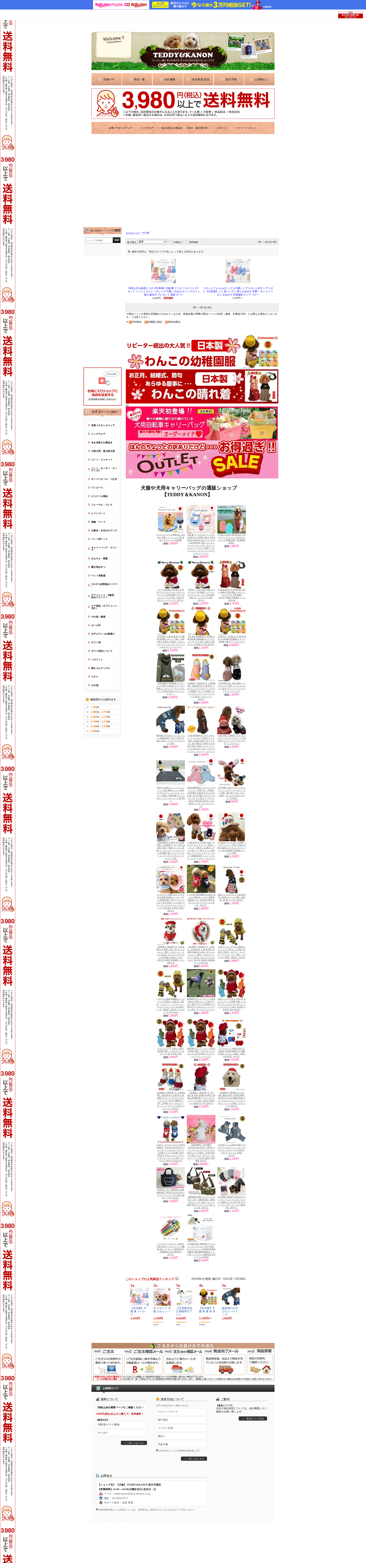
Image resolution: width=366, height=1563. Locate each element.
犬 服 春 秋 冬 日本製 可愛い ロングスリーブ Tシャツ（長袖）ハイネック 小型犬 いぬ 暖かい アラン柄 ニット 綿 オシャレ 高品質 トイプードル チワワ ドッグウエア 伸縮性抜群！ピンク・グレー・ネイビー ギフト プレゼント (201, 850)
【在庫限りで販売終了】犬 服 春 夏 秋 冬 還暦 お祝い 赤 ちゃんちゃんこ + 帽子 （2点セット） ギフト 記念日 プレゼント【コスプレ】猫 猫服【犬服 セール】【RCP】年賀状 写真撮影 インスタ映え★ (171, 955)
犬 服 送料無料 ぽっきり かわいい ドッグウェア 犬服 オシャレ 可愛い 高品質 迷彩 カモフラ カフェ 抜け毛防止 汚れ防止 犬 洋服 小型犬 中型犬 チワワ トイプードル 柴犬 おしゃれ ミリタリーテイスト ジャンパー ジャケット (201, 743)
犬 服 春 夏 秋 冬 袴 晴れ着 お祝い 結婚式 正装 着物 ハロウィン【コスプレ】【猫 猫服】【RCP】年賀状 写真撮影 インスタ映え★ (232, 595)
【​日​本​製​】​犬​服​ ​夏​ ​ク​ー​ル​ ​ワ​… (138, 1311)
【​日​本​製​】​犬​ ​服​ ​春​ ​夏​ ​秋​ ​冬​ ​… (207, 1311)
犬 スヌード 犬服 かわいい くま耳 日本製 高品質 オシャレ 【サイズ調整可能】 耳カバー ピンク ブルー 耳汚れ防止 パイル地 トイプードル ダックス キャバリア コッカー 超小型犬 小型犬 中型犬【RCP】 (171, 903)
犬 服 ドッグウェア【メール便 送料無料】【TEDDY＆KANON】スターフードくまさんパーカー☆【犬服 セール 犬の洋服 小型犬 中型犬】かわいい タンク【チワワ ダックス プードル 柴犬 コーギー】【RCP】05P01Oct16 (171, 1153)
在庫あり (178, 242)
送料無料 (193, 242)
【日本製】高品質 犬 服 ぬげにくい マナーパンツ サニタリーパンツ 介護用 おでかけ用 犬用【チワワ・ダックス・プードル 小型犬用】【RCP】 (232, 1202)
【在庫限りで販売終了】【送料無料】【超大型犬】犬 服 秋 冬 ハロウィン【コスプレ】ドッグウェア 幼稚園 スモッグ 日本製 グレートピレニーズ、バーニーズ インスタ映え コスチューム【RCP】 (201, 691)
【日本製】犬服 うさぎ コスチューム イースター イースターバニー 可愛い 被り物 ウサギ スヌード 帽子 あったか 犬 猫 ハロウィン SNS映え (232, 793)
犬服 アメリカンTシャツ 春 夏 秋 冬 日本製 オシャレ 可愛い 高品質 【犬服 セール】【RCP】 (232, 897)
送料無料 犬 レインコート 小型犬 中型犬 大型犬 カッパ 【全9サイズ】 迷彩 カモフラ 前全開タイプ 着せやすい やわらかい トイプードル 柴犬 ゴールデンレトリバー (201, 1004)
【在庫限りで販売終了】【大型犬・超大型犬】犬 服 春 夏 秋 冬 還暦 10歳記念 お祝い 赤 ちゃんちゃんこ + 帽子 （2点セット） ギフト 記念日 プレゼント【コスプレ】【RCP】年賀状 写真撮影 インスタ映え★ (201, 955)
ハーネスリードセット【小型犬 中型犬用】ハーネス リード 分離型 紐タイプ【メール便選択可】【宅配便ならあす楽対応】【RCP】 (171, 1249)
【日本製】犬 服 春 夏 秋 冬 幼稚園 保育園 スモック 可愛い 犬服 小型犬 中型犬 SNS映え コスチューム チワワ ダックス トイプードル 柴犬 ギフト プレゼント (171, 641)
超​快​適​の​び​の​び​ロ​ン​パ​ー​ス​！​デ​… (230, 1311)
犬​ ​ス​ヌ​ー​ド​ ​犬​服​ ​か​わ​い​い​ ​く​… (162, 1311)
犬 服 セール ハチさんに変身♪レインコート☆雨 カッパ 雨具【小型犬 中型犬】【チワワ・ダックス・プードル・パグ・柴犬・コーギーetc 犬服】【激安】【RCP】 (231, 952)
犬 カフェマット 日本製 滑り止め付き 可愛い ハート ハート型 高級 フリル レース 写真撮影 (171, 537)
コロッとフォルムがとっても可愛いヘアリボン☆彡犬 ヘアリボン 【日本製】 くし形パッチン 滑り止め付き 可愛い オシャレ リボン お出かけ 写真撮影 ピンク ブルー (238, 291)
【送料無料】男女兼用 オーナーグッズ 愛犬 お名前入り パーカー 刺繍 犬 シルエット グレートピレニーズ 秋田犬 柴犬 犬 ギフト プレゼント (171, 688)
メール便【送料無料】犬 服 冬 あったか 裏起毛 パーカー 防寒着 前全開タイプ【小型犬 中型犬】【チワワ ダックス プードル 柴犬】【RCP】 (201, 900)
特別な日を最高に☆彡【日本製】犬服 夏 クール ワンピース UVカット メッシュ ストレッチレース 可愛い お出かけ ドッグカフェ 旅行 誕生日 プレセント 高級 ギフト (164, 291)
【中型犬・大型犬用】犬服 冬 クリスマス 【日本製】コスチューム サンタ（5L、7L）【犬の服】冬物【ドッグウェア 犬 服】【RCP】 (201, 595)
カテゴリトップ (132, 233)
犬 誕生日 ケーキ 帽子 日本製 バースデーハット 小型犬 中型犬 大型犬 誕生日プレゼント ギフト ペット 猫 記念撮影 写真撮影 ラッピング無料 (232, 847)
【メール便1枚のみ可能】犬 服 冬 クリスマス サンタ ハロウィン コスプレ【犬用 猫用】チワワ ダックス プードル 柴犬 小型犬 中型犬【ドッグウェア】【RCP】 (171, 595)
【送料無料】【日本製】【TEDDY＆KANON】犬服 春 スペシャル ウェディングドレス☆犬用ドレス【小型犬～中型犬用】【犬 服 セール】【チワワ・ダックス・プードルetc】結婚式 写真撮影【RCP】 (201, 1153)
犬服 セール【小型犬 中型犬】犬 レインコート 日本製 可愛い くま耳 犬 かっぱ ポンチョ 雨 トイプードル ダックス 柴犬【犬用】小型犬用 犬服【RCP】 (232, 1004)
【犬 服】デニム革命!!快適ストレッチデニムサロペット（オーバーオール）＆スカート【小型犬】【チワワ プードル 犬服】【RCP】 (231, 1150)
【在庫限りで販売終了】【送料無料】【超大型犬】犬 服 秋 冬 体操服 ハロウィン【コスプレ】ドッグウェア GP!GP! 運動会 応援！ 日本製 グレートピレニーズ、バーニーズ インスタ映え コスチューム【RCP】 (170, 1101)
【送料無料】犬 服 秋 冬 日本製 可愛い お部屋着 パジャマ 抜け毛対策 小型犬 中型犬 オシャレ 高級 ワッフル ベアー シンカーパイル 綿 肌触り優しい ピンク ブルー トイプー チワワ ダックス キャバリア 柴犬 (171, 850)
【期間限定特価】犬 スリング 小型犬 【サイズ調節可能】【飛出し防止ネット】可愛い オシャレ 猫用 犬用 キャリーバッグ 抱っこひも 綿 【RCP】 (201, 1202)
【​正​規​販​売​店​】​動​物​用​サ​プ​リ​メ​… (184, 1311)
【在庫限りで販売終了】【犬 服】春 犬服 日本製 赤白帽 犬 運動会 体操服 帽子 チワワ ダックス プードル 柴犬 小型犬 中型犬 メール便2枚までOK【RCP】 (201, 1098)
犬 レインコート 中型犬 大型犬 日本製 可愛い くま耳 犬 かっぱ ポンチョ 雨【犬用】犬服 (170, 1051)
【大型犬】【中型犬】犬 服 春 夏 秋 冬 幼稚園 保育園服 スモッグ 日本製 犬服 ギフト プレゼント (232, 639)
